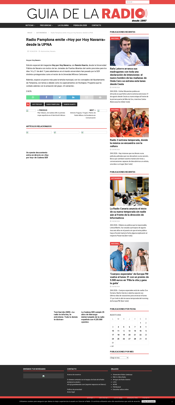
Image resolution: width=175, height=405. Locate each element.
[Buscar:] (137, 2)
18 (118, 335)
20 (129, 335)
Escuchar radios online (120, 389)
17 (113, 335)
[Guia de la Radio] (87, 21)
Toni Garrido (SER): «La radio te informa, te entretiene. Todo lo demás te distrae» (66, 316)
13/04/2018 (33, 51)
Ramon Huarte (69, 104)
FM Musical (117, 387)
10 (113, 331)
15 (140, 331)
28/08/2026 (116, 87)
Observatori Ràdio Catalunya (122, 374)
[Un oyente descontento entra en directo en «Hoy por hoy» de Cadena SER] (39, 140)
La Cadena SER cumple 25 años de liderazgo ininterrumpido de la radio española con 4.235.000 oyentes (92, 317)
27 (129, 339)
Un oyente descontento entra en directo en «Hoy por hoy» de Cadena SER (37, 155)
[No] (172, 401)
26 (124, 339)
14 (135, 331)
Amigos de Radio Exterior (121, 379)
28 (135, 339)
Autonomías (45, 51)
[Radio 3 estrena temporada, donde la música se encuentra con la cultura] (129, 122)
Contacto (96, 25)
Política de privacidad (74, 389)
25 (118, 339)
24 (113, 339)
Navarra (52, 51)
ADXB (115, 384)
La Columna (63, 25)
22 (140, 335)
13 (129, 331)
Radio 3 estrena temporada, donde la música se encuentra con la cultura (129, 143)
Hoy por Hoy (37, 104)
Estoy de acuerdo (148, 401)
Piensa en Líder (80, 25)
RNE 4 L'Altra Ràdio (119, 377)
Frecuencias (45, 25)
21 (135, 335)
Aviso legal (71, 392)
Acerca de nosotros (74, 374)
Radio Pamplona (53, 104)
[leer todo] (126, 102)
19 (124, 335)
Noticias (29, 25)
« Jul (111, 346)
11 (118, 331)
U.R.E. (115, 382)
